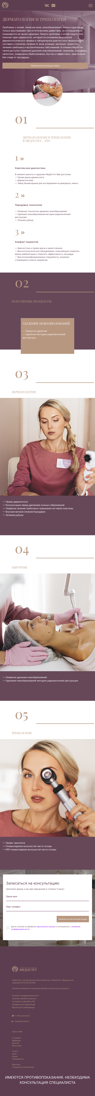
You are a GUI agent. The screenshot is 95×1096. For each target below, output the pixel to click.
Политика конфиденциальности (25, 995)
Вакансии (16, 1064)
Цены (14, 1054)
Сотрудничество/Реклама (23, 1067)
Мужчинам (16, 1046)
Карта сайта (17, 1031)
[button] (90, 5)
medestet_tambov (21, 1021)
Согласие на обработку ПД (23, 1001)
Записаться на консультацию (45, 65)
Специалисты (18, 1059)
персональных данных (46, 926)
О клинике (16, 1038)
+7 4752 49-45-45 (22, 1016)
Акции (14, 1056)
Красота (15, 1043)
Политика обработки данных (24, 998)
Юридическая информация (23, 1004)
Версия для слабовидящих (23, 1007)
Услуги (15, 1051)
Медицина (16, 1040)
